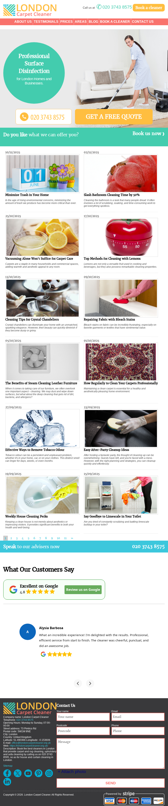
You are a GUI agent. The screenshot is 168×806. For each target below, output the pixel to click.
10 (58, 538)
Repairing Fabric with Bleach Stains (109, 319)
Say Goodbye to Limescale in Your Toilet (112, 516)
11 (65, 538)
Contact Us (143, 21)
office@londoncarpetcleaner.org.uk (31, 742)
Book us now (147, 133)
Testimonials (46, 21)
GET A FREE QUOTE (114, 116)
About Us (23, 21)
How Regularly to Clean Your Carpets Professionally (121, 383)
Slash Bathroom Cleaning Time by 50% (112, 195)
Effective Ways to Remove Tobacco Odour (34, 450)
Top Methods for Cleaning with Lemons (112, 258)
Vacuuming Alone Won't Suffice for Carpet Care (39, 258)
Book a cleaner (148, 7)
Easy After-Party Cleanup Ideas (106, 450)
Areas (81, 21)
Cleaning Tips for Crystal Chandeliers (32, 319)
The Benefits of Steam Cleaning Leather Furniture (41, 383)
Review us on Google (83, 589)
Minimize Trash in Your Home (27, 195)
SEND (111, 783)
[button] (78, 683)
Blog (93, 21)
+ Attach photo (72, 771)
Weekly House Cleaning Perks (26, 516)
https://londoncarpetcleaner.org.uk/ (29, 745)
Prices (66, 21)
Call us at (107, 7)
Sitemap (7, 765)
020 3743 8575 (148, 546)
